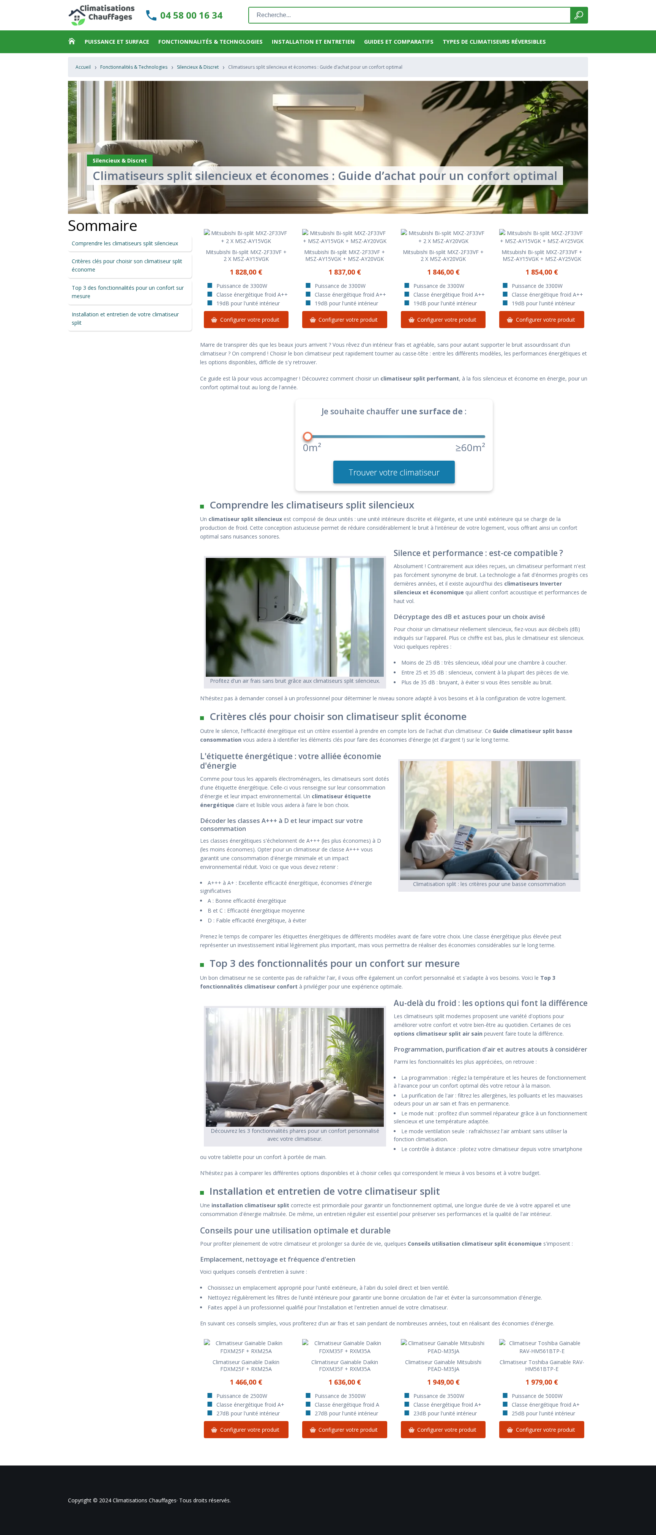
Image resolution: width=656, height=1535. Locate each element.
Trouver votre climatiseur (394, 472)
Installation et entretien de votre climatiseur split (125, 318)
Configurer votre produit (249, 319)
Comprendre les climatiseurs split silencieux (125, 243)
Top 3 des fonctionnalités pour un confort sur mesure (128, 292)
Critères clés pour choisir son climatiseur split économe (127, 265)
